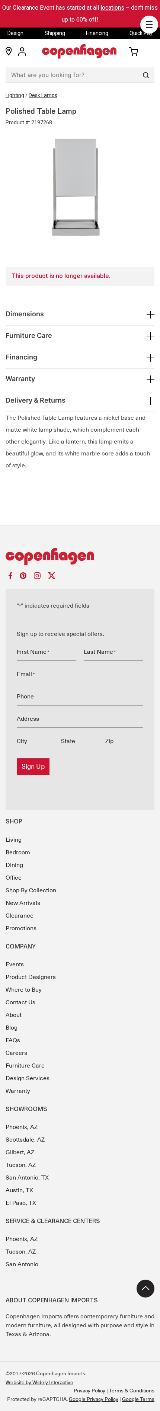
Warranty (18, 1091)
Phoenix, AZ (22, 1127)
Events (15, 964)
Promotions (21, 928)
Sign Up (33, 766)
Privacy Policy (89, 1391)
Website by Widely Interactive (39, 1382)
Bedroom (18, 852)
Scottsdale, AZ (25, 1139)
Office (14, 877)
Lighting (15, 95)
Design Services (27, 1078)
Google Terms (138, 1399)
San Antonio (22, 1264)
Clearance (19, 915)
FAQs (13, 1040)
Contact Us (20, 1002)
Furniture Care (25, 1065)
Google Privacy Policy (93, 1399)
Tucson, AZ (21, 1165)
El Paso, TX (21, 1203)
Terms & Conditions (131, 1391)
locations (112, 7)
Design (15, 33)
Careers (16, 1053)
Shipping (55, 33)
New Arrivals (23, 903)
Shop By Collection (31, 890)
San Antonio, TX (27, 1177)
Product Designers (31, 977)
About (14, 1015)
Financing (97, 33)
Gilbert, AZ (20, 1152)
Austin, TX (19, 1190)
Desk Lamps (43, 95)
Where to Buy (24, 989)
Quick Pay (141, 33)
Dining (14, 865)
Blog (11, 1027)
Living (14, 839)
